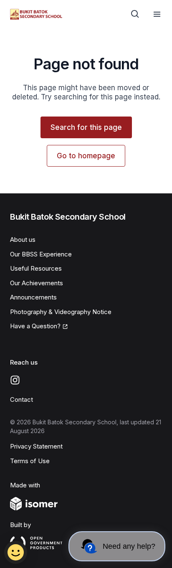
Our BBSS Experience (41, 254)
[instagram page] (15, 380)
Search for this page (86, 127)
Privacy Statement (36, 446)
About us (22, 239)
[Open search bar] (135, 14)
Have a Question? (35, 326)
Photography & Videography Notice (60, 312)
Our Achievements (36, 283)
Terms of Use (30, 461)
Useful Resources (36, 268)
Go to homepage (86, 156)
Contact (21, 399)
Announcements (33, 297)
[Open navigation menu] (157, 14)
